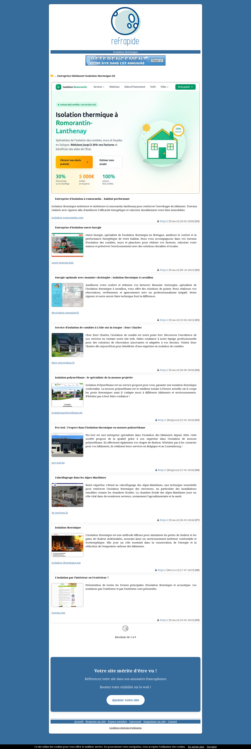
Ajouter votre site (125, 700)
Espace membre (117, 721)
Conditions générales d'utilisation (125, 727)
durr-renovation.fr (63, 362)
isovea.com (58, 612)
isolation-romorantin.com (67, 217)
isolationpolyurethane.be (67, 412)
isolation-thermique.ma (66, 562)
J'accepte (212, 746)
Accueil (78, 721)
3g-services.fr (60, 512)
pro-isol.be (58, 462)
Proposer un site (96, 721)
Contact (172, 721)
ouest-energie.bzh (63, 262)
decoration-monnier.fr (65, 312)
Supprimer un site (154, 721)
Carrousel (135, 721)
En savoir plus (196, 746)
